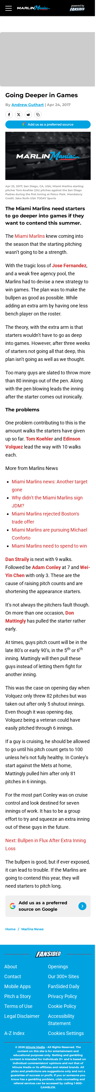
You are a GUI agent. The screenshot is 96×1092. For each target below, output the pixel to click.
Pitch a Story (17, 996)
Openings (58, 966)
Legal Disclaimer (21, 1016)
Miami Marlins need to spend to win (49, 546)
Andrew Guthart (27, 104)
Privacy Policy (62, 996)
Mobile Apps (17, 986)
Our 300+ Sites (63, 976)
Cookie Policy (62, 1006)
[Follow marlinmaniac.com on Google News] (82, 906)
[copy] (38, 114)
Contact (12, 976)
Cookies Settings (66, 1033)
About (10, 966)
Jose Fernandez (69, 265)
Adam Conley (46, 567)
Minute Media (35, 1047)
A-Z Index (14, 1033)
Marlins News (32, 929)
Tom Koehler (39, 439)
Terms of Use (18, 1006)
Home (10, 929)
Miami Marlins (30, 236)
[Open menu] (8, 8)
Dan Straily (17, 559)
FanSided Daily (63, 986)
